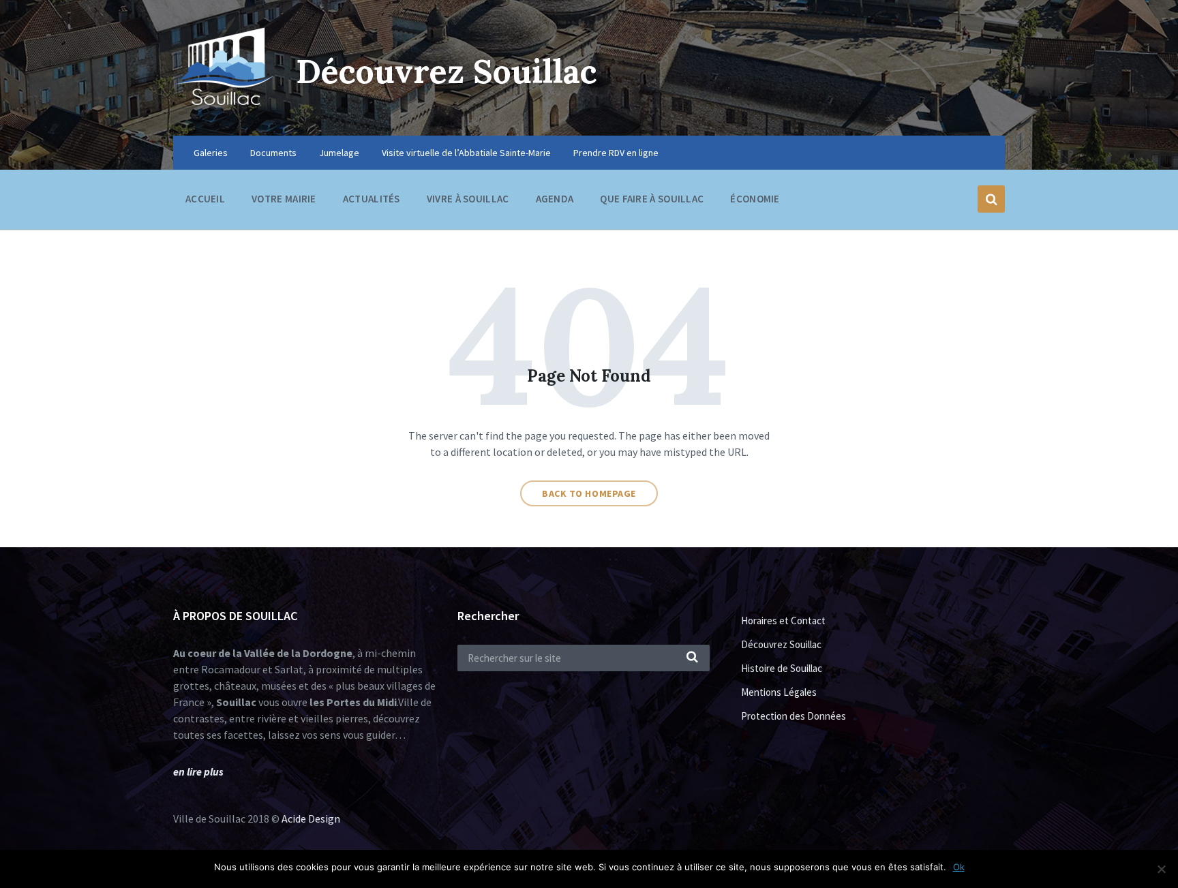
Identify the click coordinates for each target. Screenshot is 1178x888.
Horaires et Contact (783, 620)
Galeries (211, 153)
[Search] (692, 657)
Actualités (371, 198)
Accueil (205, 198)
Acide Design (311, 818)
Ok (959, 866)
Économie (754, 198)
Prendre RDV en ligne (616, 153)
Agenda (555, 198)
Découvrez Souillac (446, 71)
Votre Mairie (284, 198)
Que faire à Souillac (652, 198)
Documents (273, 153)
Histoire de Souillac (781, 668)
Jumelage (339, 153)
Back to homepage (589, 493)
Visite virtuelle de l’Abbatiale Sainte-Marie (466, 153)
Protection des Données (793, 715)
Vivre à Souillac (468, 198)
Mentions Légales (779, 692)
